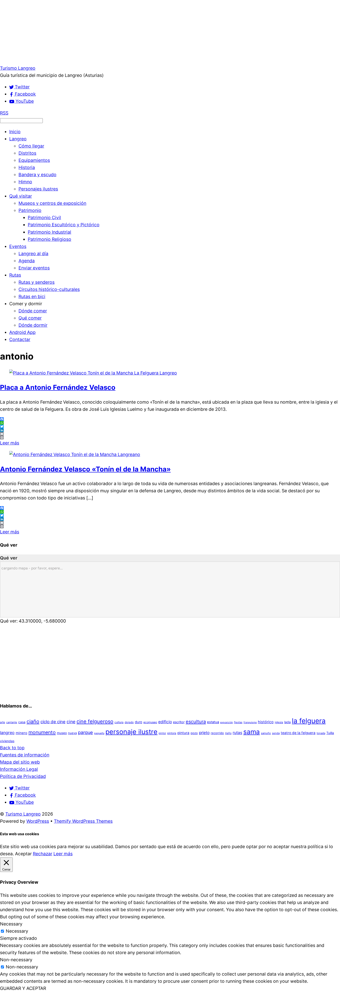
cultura (119, 722)
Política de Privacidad (23, 776)
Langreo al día (33, 253)
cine (71, 721)
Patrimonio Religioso (49, 239)
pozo (194, 733)
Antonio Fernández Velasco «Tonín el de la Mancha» (85, 469)
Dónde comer (33, 311)
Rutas (15, 275)
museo (62, 733)
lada (287, 722)
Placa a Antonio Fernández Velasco (57, 387)
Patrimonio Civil (44, 217)
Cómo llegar (31, 146)
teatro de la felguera (298, 733)
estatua (213, 722)
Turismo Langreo (23, 814)
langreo (7, 732)
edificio (165, 721)
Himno (25, 181)
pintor (162, 733)
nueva (72, 733)
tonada (321, 733)
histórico (266, 722)
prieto (204, 732)
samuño (266, 733)
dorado (129, 722)
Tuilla (330, 733)
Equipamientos (34, 160)
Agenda (27, 260)
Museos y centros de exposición (52, 203)
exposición (226, 722)
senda (276, 733)
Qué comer (30, 318)
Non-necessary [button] (16, 959)
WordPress (37, 821)
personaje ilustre (131, 732)
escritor (179, 722)
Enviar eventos (34, 268)
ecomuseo (150, 722)
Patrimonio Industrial (49, 232)
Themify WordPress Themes (83, 821)
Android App (22, 332)
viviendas (7, 741)
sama (251, 732)
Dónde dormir (33, 325)
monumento (42, 732)
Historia (27, 167)
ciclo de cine (52, 721)
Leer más (9, 443)
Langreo (18, 139)
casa (21, 722)
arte (2, 722)
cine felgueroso (95, 721)
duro (138, 722)
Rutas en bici (32, 296)
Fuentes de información (24, 755)
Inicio (15, 131)
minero (21, 733)
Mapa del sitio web (20, 762)
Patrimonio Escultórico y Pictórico (63, 224)
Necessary (17, 931)
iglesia (279, 722)
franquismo (250, 722)
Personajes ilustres (38, 189)
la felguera (309, 721)
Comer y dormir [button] (25, 303)
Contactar (19, 339)
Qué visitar (20, 196)
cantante (11, 722)
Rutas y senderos (37, 282)
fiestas (238, 722)
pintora (171, 733)
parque (85, 732)
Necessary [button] (11, 924)
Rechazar (42, 853)
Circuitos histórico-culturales (49, 289)
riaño (228, 733)
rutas (237, 732)
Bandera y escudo (37, 174)
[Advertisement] (139, 32)
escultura (196, 721)
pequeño (99, 733)
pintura (183, 733)
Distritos (27, 153)
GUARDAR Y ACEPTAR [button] (23, 988)
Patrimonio (30, 210)
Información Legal (19, 769)
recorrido (217, 733)
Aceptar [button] (23, 853)
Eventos (17, 246)
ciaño (33, 721)
